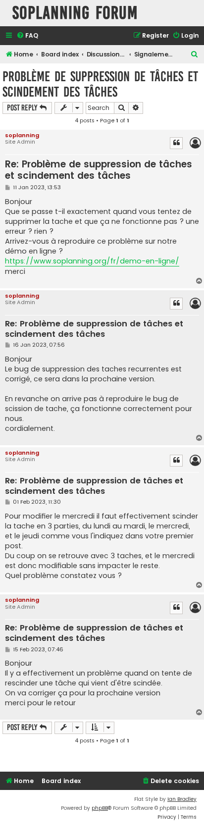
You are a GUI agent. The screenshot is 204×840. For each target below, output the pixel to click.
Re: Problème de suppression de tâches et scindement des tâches (98, 170)
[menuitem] (27, 36)
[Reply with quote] (176, 143)
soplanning (22, 135)
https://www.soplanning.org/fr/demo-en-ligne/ (92, 261)
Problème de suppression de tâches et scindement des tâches (100, 84)
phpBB (100, 808)
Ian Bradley (182, 799)
